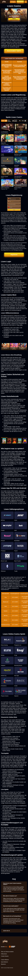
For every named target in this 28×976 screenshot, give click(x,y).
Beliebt (3, 120)
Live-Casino (9, 121)
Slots (23, 120)
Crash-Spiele (15, 121)
